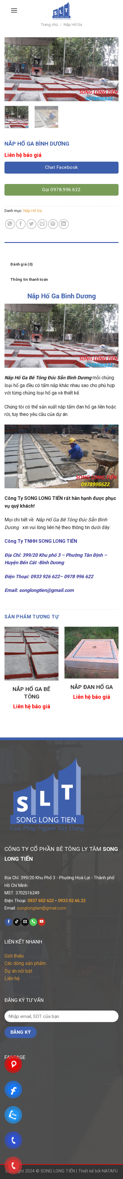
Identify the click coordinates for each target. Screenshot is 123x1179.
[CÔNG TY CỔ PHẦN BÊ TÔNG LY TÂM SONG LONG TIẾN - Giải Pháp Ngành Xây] (61, 10)
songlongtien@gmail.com (41, 908)
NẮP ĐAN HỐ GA (91, 687)
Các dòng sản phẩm (25, 963)
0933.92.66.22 (71, 900)
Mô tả (15, 249)
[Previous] (14, 69)
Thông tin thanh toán (29, 279)
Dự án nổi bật (18, 971)
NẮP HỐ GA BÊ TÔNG (31, 693)
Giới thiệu (14, 956)
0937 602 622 (40, 900)
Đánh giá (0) (21, 264)
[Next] (108, 69)
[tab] (61, 249)
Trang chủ (49, 24)
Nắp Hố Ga (73, 24)
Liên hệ (11, 978)
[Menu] (14, 10)
